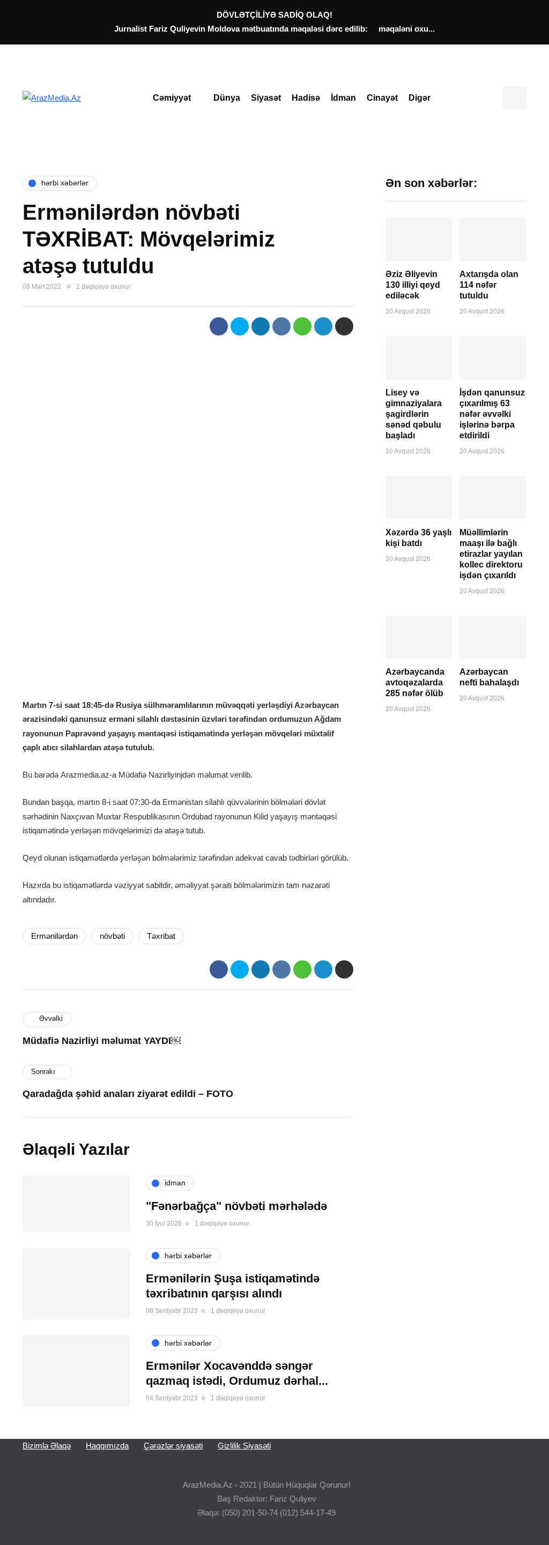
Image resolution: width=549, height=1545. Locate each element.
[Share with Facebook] (219, 326)
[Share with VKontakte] (281, 326)
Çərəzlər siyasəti (173, 1445)
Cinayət (382, 97)
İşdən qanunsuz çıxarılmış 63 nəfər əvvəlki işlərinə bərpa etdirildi (492, 414)
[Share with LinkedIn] (260, 326)
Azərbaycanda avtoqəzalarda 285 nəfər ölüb (414, 682)
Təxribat (161, 936)
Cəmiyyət (172, 97)
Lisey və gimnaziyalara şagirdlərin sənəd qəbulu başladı (413, 414)
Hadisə (306, 97)
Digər (420, 97)
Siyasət (266, 97)
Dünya (226, 97)
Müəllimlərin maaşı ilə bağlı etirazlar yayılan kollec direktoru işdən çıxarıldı (491, 554)
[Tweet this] (240, 326)
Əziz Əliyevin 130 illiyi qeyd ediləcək (412, 285)
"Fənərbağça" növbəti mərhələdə (236, 1206)
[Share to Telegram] (323, 326)
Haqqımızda (107, 1445)
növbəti (112, 936)
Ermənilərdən (54, 936)
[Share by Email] (344, 326)
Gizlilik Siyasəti (244, 1445)
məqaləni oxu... (407, 28)
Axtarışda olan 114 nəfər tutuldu (488, 285)
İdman (343, 97)
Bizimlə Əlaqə (47, 1445)
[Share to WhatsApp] (302, 326)
